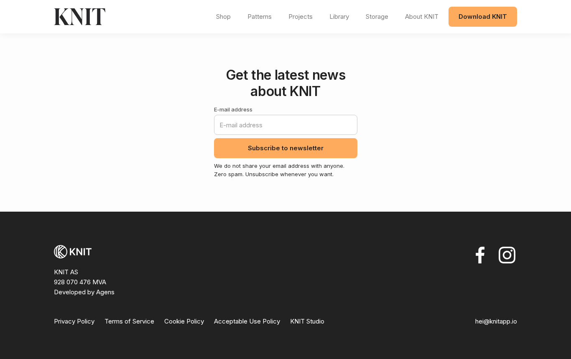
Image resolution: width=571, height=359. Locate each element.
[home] (131, 16)
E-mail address (233, 109)
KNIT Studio (307, 321)
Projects (300, 16)
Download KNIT (483, 16)
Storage (377, 16)
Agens (105, 292)
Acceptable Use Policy (247, 321)
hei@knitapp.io (496, 321)
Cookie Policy (184, 321)
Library (339, 16)
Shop (223, 16)
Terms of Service (129, 321)
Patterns (259, 16)
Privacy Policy (74, 321)
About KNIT (421, 16)
